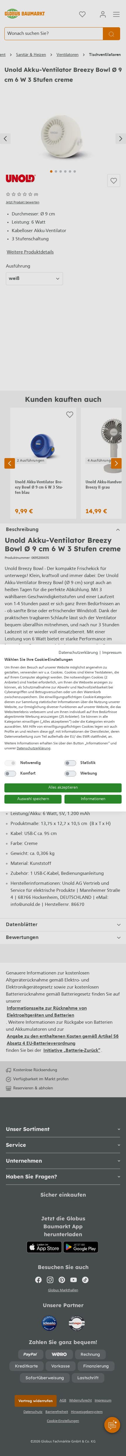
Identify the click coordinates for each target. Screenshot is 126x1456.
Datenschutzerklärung (78, 653)
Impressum (112, 653)
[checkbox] (10, 763)
